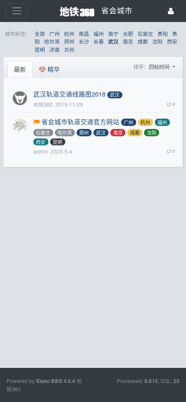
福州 (98, 33)
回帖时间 (160, 66)
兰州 (69, 49)
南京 (128, 41)
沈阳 (157, 41)
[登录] (171, 11)
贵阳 (162, 33)
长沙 (84, 41)
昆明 (40, 49)
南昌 (84, 33)
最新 (20, 69)
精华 (53, 69)
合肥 (128, 33)
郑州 (69, 41)
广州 (54, 33)
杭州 (69, 33)
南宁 (113, 33)
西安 (172, 41)
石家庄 (145, 33)
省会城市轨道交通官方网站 (80, 121)
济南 (54, 49)
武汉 (113, 41)
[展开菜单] (16, 11)
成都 (143, 41)
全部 (40, 33)
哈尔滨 (52, 41)
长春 (98, 41)
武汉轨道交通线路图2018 (69, 93)
